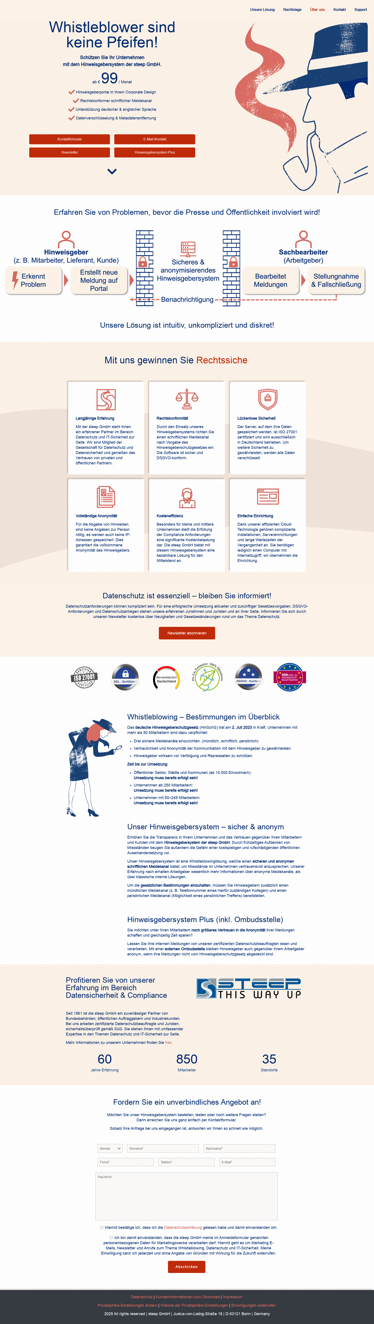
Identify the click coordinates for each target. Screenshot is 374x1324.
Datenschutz (142, 1297)
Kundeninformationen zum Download (188, 1297)
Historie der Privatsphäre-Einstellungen (194, 1305)
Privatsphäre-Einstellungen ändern (127, 1305)
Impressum (232, 1297)
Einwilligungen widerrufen (253, 1305)
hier (168, 1042)
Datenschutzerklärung (183, 1227)
